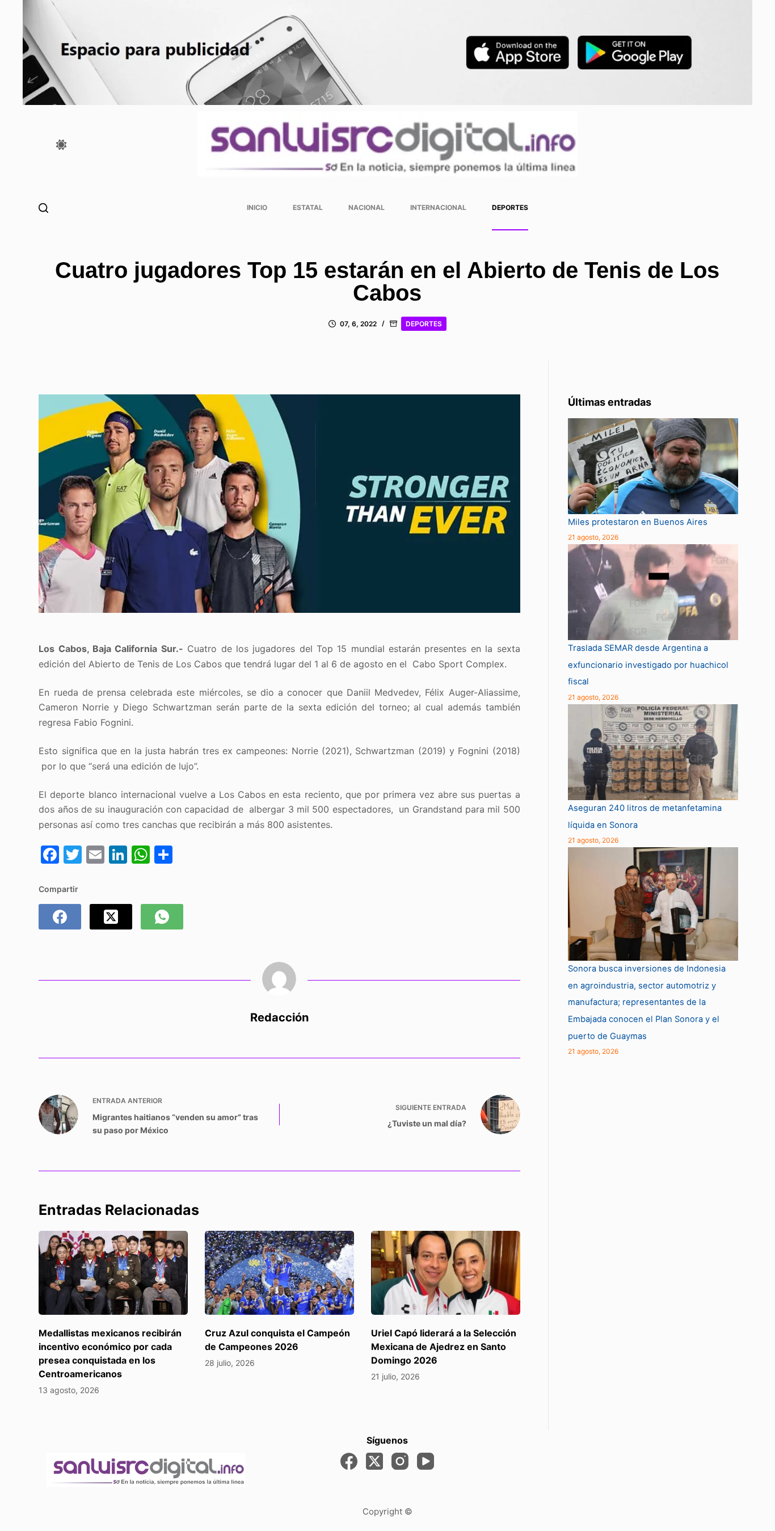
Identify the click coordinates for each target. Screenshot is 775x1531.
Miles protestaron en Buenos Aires (637, 522)
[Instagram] (399, 1461)
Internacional (438, 207)
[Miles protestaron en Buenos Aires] (653, 466)
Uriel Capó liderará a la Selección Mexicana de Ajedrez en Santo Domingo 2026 (443, 1346)
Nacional (366, 207)
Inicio (257, 207)
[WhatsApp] (162, 916)
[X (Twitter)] (111, 916)
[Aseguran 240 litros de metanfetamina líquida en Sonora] (653, 752)
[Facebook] (60, 916)
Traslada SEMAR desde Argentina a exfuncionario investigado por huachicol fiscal (648, 665)
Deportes (510, 207)
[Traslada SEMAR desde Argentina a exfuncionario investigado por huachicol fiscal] (653, 592)
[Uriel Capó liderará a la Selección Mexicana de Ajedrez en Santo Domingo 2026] (445, 1273)
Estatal (308, 207)
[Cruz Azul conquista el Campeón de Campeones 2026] (279, 1273)
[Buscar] (43, 208)
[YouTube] (425, 1461)
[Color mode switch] (61, 144)
